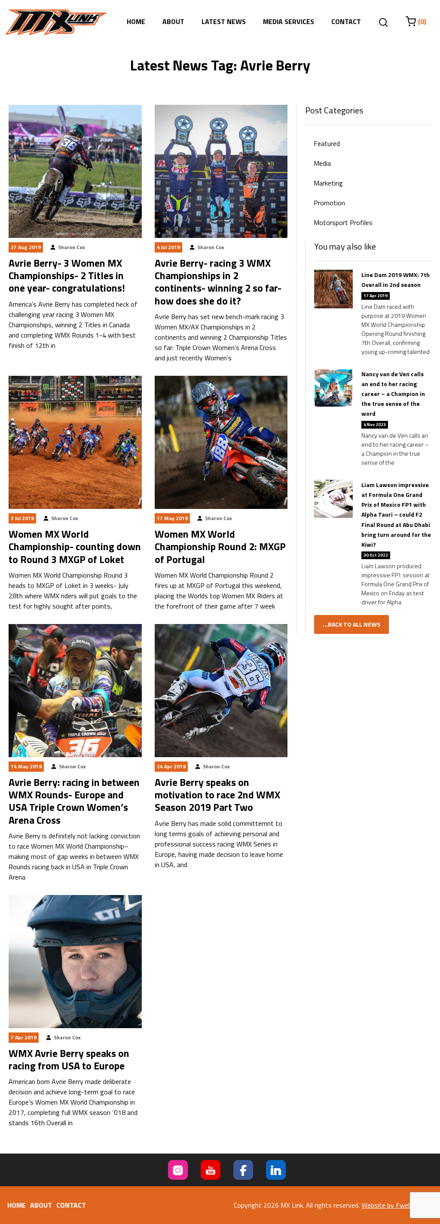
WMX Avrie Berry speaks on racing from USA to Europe (69, 1059)
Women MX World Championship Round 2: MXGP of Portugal (220, 546)
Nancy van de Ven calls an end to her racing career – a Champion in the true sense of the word (393, 393)
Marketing (328, 183)
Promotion (329, 203)
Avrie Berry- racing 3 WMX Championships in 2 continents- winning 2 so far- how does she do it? (218, 281)
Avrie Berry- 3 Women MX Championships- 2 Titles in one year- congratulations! (67, 275)
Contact (346, 21)
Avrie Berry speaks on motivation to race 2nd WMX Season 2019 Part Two (217, 794)
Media (322, 163)
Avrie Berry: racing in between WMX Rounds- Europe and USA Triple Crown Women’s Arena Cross (74, 801)
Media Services (288, 21)
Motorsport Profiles (343, 222)
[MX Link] (56, 22)
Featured (327, 143)
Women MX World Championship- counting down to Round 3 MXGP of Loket (75, 546)
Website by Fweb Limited (398, 1205)
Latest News (224, 21)
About (173, 21)
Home (136, 21)
